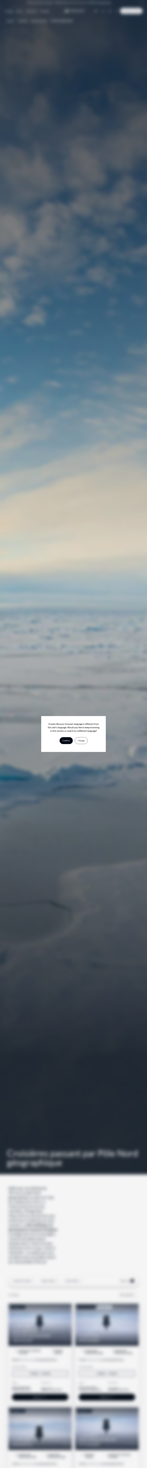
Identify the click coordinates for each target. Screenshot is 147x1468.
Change (81, 740)
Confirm (66, 740)
